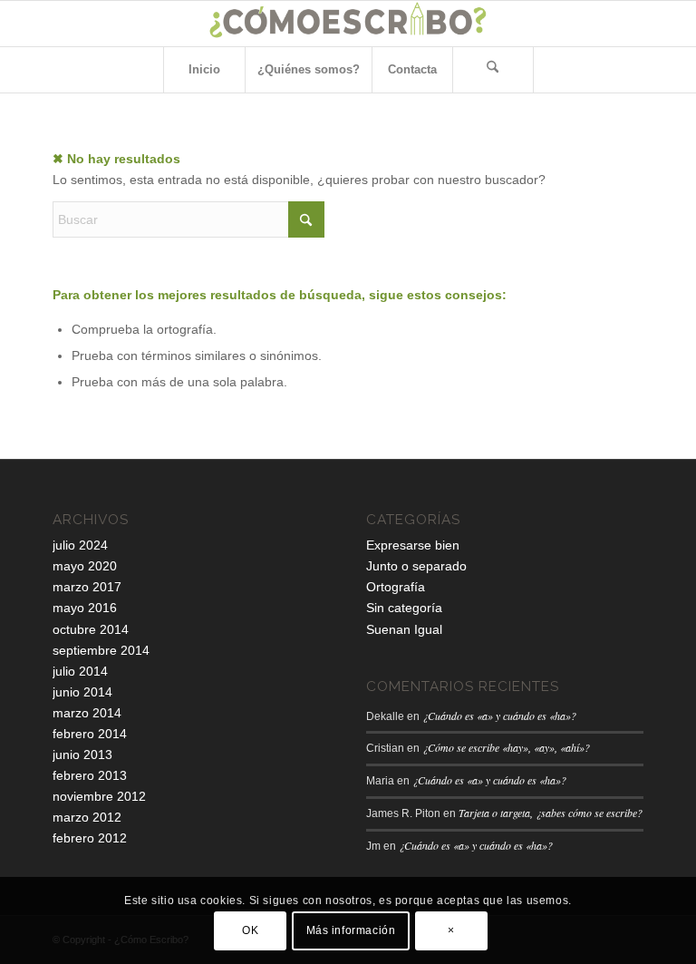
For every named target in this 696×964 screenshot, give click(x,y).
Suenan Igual (404, 629)
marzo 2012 (87, 817)
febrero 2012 (90, 838)
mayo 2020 (85, 566)
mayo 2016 (85, 607)
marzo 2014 (87, 713)
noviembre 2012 (99, 796)
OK (250, 930)
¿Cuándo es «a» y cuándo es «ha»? (499, 715)
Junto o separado (416, 566)
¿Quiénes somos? (308, 69)
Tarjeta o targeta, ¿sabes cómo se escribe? (551, 812)
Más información (351, 930)
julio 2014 (80, 671)
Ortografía (395, 586)
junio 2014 (82, 692)
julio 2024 (80, 545)
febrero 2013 (90, 775)
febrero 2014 (90, 733)
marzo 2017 (87, 586)
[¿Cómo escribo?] (348, 23)
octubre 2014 (91, 629)
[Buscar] (493, 70)
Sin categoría (404, 607)
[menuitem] (493, 70)
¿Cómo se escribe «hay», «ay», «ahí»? (506, 747)
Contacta (412, 69)
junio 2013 (82, 754)
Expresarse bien (412, 545)
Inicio (204, 69)
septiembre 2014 (101, 650)
